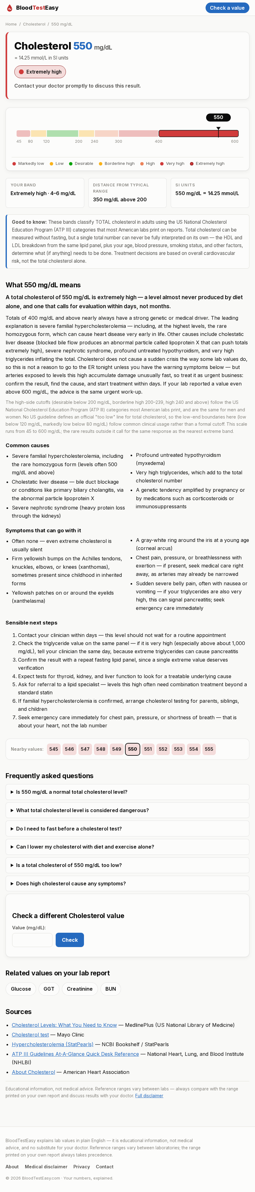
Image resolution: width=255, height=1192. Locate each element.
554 (193, 749)
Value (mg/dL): (29, 928)
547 (85, 749)
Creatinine (80, 989)
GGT (49, 989)
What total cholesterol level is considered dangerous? (82, 810)
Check (70, 940)
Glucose (21, 989)
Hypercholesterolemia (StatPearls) (53, 1044)
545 (53, 749)
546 (69, 749)
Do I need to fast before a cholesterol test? (69, 829)
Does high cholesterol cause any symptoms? (71, 883)
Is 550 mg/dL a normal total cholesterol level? (72, 792)
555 (209, 749)
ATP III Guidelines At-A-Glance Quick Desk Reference (75, 1054)
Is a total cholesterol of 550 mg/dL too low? (69, 865)
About (12, 1166)
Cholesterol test (30, 1035)
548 (100, 749)
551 (148, 749)
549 (116, 749)
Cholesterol (34, 24)
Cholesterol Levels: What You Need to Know (64, 1025)
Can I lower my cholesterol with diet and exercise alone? (85, 847)
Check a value (227, 8)
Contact (105, 1166)
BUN (110, 989)
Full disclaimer (149, 1095)
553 (178, 749)
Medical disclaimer (46, 1166)
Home (11, 24)
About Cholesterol (33, 1072)
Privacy (81, 1166)
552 (163, 749)
